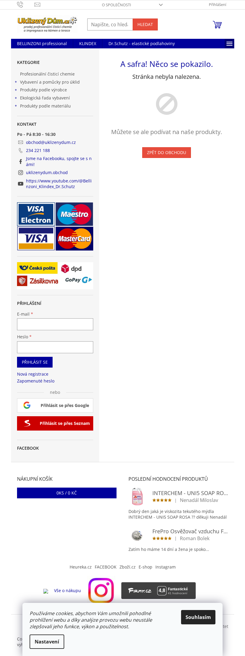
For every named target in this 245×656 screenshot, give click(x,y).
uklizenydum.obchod (47, 172)
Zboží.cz (128, 567)
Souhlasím (198, 617)
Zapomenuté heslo (35, 381)
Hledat (145, 24)
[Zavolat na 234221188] (26, 4)
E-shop (145, 567)
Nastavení (47, 641)
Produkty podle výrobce (43, 90)
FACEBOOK (106, 567)
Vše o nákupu (67, 590)
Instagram (165, 567)
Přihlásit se (35, 362)
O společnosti (116, 4)
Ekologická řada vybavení (45, 98)
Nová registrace (32, 374)
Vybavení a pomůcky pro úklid (50, 82)
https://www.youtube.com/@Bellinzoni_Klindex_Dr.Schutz (59, 183)
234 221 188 (38, 150)
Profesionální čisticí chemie (47, 74)
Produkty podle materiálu (45, 106)
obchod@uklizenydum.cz (51, 142)
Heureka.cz (81, 567)
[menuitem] (42, 43)
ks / (66, 493)
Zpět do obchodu (166, 152)
